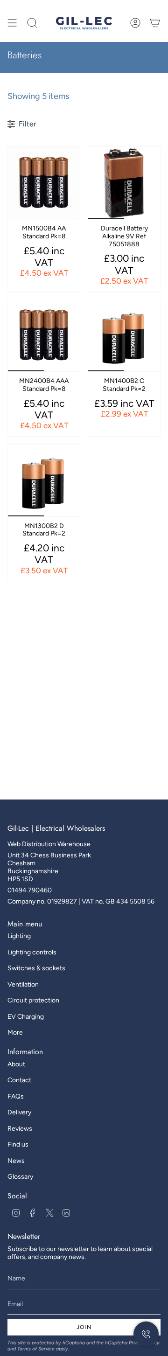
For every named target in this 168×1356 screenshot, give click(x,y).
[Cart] (155, 23)
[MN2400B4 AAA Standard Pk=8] (44, 335)
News (16, 1161)
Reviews (19, 1129)
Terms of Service (36, 1349)
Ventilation (23, 984)
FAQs (15, 1096)
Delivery (19, 1112)
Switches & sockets (36, 968)
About (16, 1064)
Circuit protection (33, 1000)
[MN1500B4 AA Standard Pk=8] (44, 183)
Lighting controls (31, 952)
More (15, 1032)
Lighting (19, 936)
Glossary (20, 1177)
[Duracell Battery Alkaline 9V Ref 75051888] (124, 183)
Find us (17, 1144)
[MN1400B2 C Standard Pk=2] (124, 335)
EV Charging (25, 1017)
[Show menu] (12, 23)
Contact (19, 1080)
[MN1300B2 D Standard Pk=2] (44, 480)
